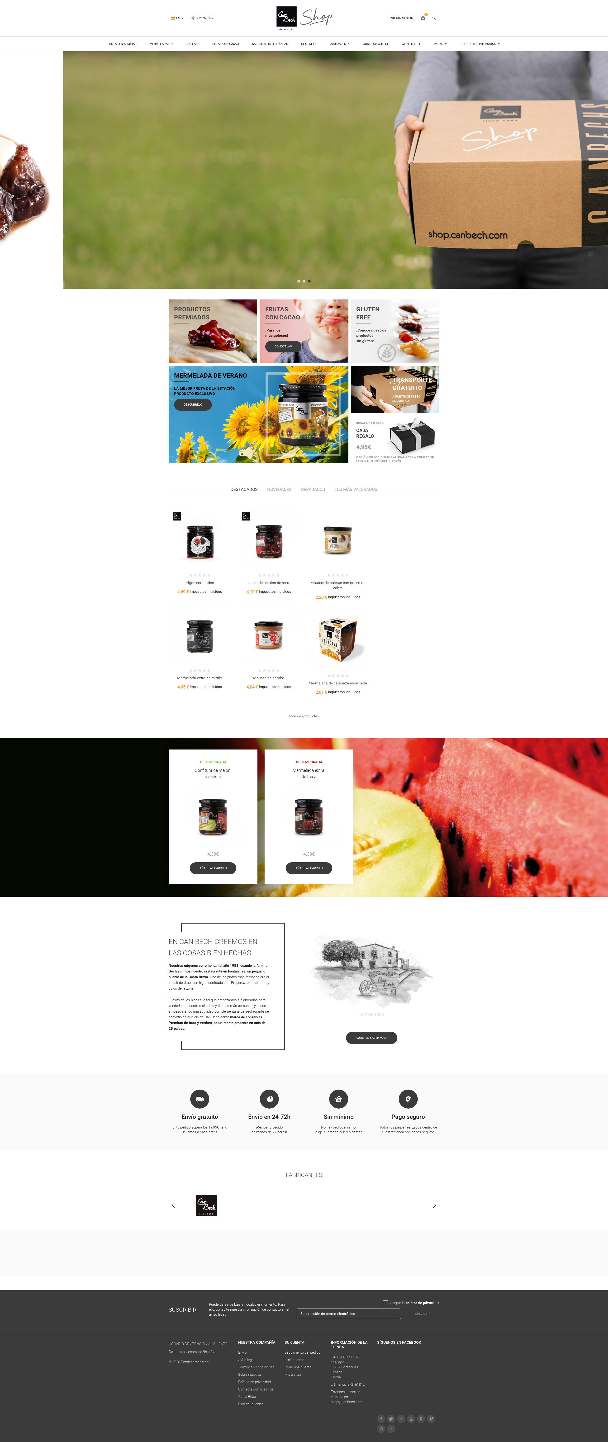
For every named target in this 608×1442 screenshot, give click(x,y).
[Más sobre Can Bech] (206, 1205)
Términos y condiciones (256, 1367)
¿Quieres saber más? (372, 1037)
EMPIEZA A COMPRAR (193, 206)
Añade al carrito (213, 868)
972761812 (205, 18)
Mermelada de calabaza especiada (338, 683)
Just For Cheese (376, 44)
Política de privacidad (254, 1382)
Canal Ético (247, 1397)
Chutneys (309, 44)
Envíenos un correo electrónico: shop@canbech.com (346, 1397)
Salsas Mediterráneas (270, 44)
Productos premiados (479, 44)
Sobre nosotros (249, 1374)
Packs (439, 44)
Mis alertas (293, 1374)
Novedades (279, 489)
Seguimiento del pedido (302, 1352)
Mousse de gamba (268, 678)
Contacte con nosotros (255, 1389)
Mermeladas (160, 44)
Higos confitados (199, 582)
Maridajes (338, 44)
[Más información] (213, 547)
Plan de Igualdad (251, 1404)
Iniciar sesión (294, 1360)
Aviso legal (246, 1360)
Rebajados (313, 489)
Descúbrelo (193, 404)
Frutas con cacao (225, 44)
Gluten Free (411, 44)
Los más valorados (356, 489)
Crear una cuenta (298, 1367)
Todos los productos (304, 716)
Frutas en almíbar (122, 44)
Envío (242, 1352)
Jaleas (192, 44)
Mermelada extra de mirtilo (199, 678)
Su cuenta (294, 1342)
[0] (423, 18)
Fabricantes (304, 1175)
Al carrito (187, 547)
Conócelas (283, 346)
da (435, 1303)
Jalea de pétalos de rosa (268, 582)
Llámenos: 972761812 (348, 1384)
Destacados (244, 489)
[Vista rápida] (204, 547)
